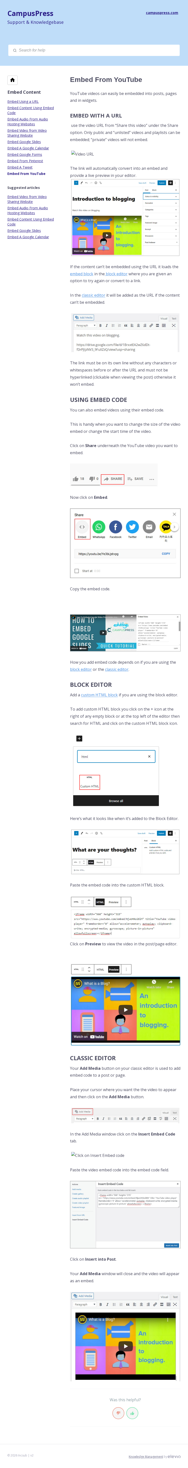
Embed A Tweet (20, 167)
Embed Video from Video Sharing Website (27, 133)
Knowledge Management (146, 1457)
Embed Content (24, 92)
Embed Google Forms (24, 154)
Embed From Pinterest (25, 161)
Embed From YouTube (26, 173)
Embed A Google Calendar (28, 148)
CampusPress (30, 13)
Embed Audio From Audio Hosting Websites (27, 121)
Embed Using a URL (23, 101)
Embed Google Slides (24, 141)
